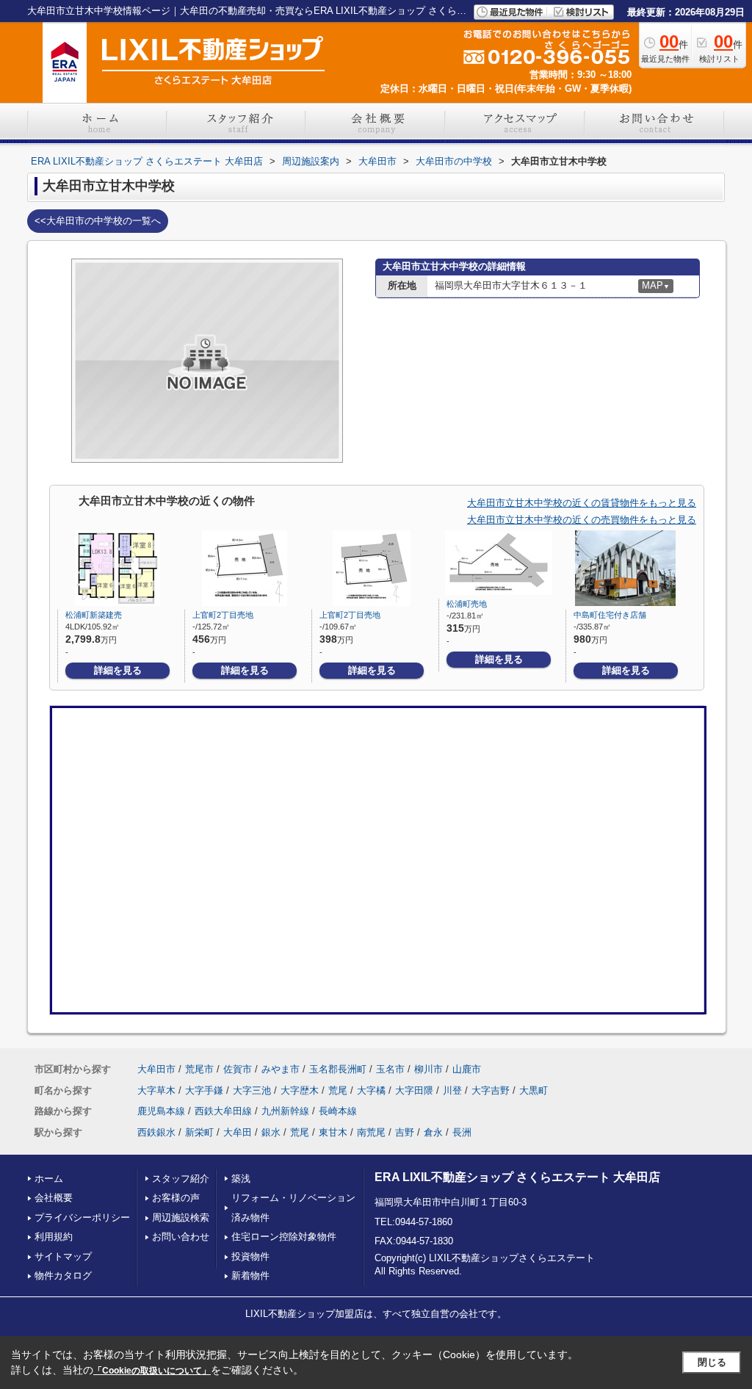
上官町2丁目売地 (222, 614)
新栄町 (199, 1132)
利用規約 (54, 1236)
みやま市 (280, 1069)
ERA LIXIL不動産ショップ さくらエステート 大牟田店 (517, 1177)
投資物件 (250, 1256)
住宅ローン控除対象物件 (283, 1236)
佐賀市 (237, 1069)
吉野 (404, 1132)
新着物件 (250, 1275)
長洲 (461, 1132)
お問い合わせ (180, 1236)
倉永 (433, 1132)
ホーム (49, 1178)
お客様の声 (176, 1197)
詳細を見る (118, 670)
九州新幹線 (285, 1110)
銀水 (271, 1132)
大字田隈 (414, 1090)
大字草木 (156, 1090)
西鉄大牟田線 (223, 1110)
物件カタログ (63, 1275)
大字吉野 (490, 1090)
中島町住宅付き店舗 (610, 614)
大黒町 (533, 1090)
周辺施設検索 (180, 1217)
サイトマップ (63, 1256)
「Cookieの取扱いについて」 (152, 1370)
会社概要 (54, 1197)
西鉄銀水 (156, 1132)
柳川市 (428, 1069)
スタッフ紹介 (180, 1178)
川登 (452, 1090)
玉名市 (390, 1069)
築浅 (240, 1178)
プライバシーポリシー (82, 1217)
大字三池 (252, 1090)
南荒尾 (371, 1132)
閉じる (712, 1362)
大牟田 (237, 1132)
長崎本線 (338, 1110)
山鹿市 (466, 1069)
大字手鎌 (204, 1090)
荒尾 (337, 1090)
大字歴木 (300, 1090)
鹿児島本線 (161, 1110)
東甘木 (333, 1132)
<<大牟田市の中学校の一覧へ (98, 220)
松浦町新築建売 (93, 614)
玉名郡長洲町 (337, 1069)
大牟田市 (156, 1069)
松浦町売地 (466, 603)
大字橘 (371, 1090)
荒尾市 (199, 1069)
